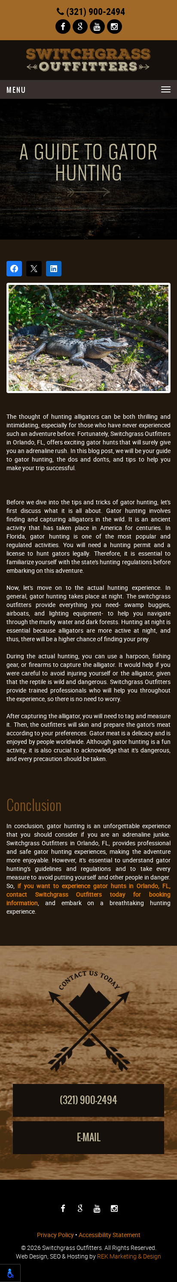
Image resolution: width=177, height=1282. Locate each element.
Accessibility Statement (109, 1235)
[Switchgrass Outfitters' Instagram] (114, 26)
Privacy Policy (55, 1235)
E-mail (89, 1137)
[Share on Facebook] (14, 268)
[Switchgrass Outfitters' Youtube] (97, 26)
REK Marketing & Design (129, 1256)
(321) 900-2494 (94, 11)
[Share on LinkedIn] (53, 268)
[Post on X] (34, 268)
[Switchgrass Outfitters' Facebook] (62, 26)
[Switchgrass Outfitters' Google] (80, 26)
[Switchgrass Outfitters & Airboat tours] (88, 60)
